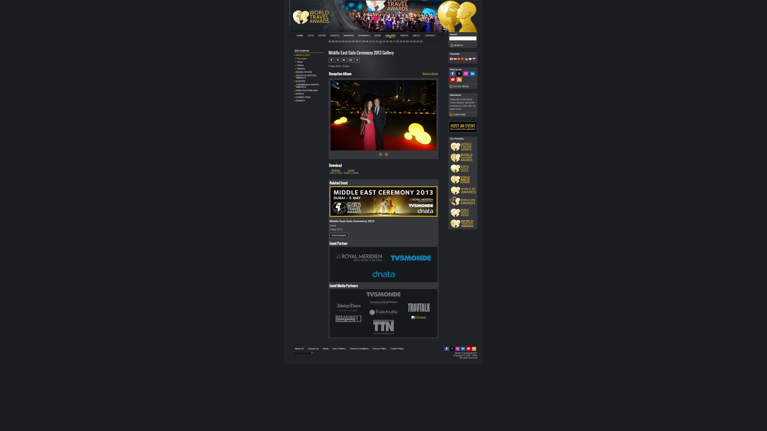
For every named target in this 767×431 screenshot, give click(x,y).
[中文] (462, 59)
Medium (335, 170)
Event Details (339, 235)
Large (351, 170)
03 (347, 41)
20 (404, 41)
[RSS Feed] (459, 79)
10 (370, 41)
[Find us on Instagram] (465, 73)
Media (326, 348)
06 (357, 41)
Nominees (364, 35)
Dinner (300, 65)
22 (407, 41)
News (378, 35)
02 (343, 41)
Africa (300, 94)
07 (360, 41)
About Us (299, 348)
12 (377, 41)
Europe (300, 81)
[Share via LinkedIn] (344, 60)
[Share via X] (337, 60)
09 (367, 41)
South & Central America (306, 76)
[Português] (459, 59)
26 (421, 41)
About (416, 35)
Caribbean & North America (307, 85)
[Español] (455, 59)
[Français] (470, 59)
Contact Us (313, 348)
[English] (451, 59)
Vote (311, 35)
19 (401, 41)
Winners (349, 35)
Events (334, 35)
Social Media (461, 86)
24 (414, 41)
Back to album (430, 73)
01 (340, 41)
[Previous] (381, 155)
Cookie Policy (397, 348)
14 (384, 41)
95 (330, 41)
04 (350, 41)
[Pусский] (474, 59)
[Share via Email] (350, 60)
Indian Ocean (304, 72)
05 (353, 41)
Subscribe (459, 114)
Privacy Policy (379, 348)
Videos (404, 35)
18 (397, 41)
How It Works (339, 348)
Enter (322, 35)
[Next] (383, 151)
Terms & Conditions (359, 348)
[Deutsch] (466, 59)
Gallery (390, 35)
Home (300, 35)
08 (364, 41)
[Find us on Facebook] (452, 73)
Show (300, 62)
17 (394, 41)
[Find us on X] (459, 73)
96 (333, 41)
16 (390, 41)
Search (300, 100)
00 (336, 41)
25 (418, 41)
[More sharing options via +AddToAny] (357, 60)
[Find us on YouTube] (452, 79)
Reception (302, 58)
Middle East (303, 55)
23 (411, 41)
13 (380, 41)
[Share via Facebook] (331, 60)
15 (387, 41)
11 (374, 41)
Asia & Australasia (307, 90)
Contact (430, 35)
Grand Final (303, 97)
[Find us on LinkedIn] (472, 73)
